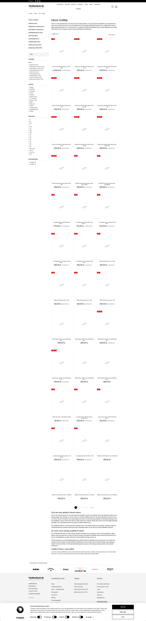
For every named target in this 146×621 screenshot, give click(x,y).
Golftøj (67, 4)
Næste (92, 507)
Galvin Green (33, 96)
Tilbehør (78, 8)
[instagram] (37, 1)
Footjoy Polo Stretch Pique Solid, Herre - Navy (84, 67)
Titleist (31, 105)
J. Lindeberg (33, 98)
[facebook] (35, 1)
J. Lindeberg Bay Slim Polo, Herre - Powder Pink (84, 417)
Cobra (31, 93)
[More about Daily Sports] (95, 569)
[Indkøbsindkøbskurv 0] (116, 7)
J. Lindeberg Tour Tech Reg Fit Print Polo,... (107, 223)
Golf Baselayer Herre (34, 41)
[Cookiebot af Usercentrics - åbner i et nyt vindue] (20, 618)
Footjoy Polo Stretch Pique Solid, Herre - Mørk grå (107, 145)
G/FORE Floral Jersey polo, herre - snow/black (107, 184)
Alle (31, 62)
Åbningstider (54, 592)
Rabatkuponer (101, 597)
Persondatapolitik (56, 600)
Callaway (32, 91)
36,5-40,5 (32, 148)
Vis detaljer (89, 617)
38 (30, 145)
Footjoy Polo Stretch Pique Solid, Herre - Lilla (107, 106)
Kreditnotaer (100, 592)
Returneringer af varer (103, 586)
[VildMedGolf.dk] (39, 6)
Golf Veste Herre (33, 35)
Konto (99, 578)
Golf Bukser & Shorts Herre (36, 26)
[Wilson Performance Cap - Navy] (116, 234)
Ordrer (98, 589)
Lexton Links (33, 100)
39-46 (31, 150)
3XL (31, 132)
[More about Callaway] (51, 569)
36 (30, 143)
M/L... (31, 154)
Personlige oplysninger (103, 584)
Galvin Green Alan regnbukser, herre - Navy (61, 67)
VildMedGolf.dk (34, 109)
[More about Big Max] (36, 569)
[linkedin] (39, 1)
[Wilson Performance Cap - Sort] (70, 273)
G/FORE (32, 89)
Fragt (52, 584)
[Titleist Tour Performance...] (116, 429)
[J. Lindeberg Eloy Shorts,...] (93, 429)
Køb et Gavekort (78, 586)
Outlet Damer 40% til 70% (81, 589)
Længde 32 (33, 162)
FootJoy (32, 94)
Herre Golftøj (33, 20)
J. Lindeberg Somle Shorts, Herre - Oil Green (61, 456)
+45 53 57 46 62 (33, 591)
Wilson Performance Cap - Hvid (84, 300)
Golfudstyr (60, 4)
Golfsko (73, 4)
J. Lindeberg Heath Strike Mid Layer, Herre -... (61, 223)
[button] (39, 54)
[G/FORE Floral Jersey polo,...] (116, 156)
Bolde (91, 4)
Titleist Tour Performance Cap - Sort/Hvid (84, 494)
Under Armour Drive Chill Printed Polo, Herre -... (107, 417)
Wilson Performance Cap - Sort (61, 300)
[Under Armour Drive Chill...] (116, 390)
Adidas (32, 87)
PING (31, 102)
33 (30, 139)
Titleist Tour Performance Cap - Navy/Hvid (107, 455)
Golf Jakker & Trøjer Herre (36, 29)
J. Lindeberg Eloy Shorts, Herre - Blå (84, 455)
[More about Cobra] (80, 569)
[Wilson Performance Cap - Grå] (116, 273)
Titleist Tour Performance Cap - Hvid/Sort (61, 494)
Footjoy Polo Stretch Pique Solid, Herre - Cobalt (84, 145)
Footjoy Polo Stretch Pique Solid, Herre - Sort (107, 67)
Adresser (99, 595)
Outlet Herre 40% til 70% (35, 48)
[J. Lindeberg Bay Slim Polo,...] (93, 390)
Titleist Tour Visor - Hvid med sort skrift (61, 417)
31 (30, 136)
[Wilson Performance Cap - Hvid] (93, 273)
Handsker (97, 4)
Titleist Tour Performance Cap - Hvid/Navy (107, 494)
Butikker (53, 597)
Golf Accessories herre (35, 44)
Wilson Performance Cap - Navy (107, 261)
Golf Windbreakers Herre (36, 32)
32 (30, 137)
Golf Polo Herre (33, 23)
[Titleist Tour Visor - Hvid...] (70, 390)
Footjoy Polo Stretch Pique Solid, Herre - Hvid (61, 106)
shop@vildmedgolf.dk (34, 593)
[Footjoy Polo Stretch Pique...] (93, 40)
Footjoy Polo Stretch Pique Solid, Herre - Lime (61, 145)
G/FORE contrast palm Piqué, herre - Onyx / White (84, 184)
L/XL (31, 126)
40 (30, 146)
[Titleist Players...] (70, 312)
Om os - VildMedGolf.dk (57, 589)
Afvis (123, 617)
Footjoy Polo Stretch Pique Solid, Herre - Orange (84, 106)
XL (30, 128)
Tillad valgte (123, 612)
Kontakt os (31, 1)
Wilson (32, 111)
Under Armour (33, 107)
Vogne (86, 4)
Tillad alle (122, 607)
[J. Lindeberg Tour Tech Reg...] (116, 195)
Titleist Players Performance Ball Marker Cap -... (61, 339)
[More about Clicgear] (66, 569)
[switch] (54, 617)
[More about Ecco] (110, 569)
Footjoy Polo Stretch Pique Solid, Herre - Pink (61, 184)
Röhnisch (32, 104)
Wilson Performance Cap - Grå (107, 300)
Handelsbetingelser (56, 586)
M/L (31, 123)
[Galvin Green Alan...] (70, 40)
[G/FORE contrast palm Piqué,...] (93, 156)
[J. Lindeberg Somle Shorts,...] (70, 429)
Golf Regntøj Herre (34, 38)
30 (30, 134)
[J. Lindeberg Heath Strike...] (70, 195)
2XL (31, 130)
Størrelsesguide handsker (81, 584)
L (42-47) (32, 152)
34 (30, 141)
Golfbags (80, 4)
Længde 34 (33, 164)
